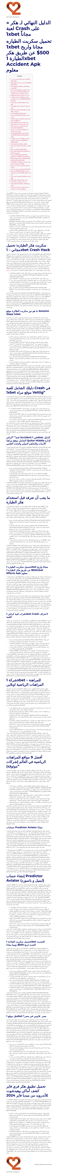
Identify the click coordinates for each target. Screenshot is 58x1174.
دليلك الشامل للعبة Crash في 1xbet (19, 144)
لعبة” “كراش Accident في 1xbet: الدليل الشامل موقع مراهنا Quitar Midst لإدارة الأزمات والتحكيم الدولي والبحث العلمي (20, 91)
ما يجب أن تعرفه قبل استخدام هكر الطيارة (20, 95)
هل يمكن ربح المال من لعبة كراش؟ (18, 181)
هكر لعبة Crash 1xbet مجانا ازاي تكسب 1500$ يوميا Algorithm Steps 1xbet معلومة (20, 134)
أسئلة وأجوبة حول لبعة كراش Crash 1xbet (20, 169)
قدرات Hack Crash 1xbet (17, 127)
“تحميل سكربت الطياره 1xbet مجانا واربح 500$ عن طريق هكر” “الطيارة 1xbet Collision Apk (20, 140)
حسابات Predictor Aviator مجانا (18, 113)
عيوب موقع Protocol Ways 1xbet (19, 149)
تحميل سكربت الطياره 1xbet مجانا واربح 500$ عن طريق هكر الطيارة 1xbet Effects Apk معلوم (21, 98)
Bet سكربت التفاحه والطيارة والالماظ (19, 180)
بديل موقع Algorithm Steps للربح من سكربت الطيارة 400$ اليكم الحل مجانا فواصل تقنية (21, 172)
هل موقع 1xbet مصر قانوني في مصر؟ (19, 122)
